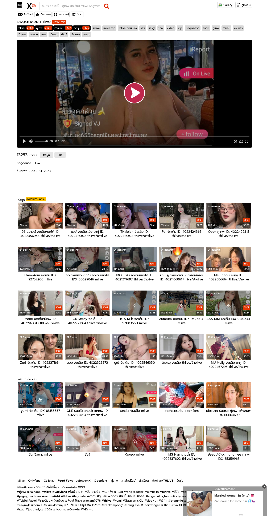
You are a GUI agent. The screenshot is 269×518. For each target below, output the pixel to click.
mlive (25, 28)
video (170, 28)
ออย (142, 496)
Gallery (227, 5)
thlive (67, 496)
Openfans (101, 480)
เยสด (86, 34)
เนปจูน (82, 505)
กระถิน (139, 500)
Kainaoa (35, 492)
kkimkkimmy (54, 505)
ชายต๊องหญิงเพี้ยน (52, 500)
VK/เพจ (88, 509)
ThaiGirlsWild (173, 505)
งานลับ (226, 28)
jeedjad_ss (35, 509)
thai (160, 28)
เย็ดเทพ (75, 34)
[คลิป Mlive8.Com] (31, 5)
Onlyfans (34, 480)
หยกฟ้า (108, 492)
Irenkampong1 (113, 505)
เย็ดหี (64, 34)
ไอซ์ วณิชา (76, 492)
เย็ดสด (54, 34)
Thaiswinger (151, 505)
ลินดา (128, 500)
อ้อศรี (114, 496)
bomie (37, 505)
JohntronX (83, 480)
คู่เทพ (43, 28)
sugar (140, 492)
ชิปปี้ (124, 496)
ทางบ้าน (62, 28)
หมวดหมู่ (64, 14)
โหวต (80, 14)
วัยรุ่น (81, 28)
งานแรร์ (238, 28)
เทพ (43, 34)
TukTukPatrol (28, 500)
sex (142, 28)
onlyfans (180, 496)
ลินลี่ (133, 496)
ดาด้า (92, 496)
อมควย (34, 34)
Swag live (133, 505)
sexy (152, 28)
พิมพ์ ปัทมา (74, 500)
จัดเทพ (22, 34)
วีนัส (176, 492)
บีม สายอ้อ (93, 492)
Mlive (21, 480)
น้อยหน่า (152, 500)
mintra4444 (52, 496)
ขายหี (206, 28)
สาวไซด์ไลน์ (128, 480)
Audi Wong (124, 492)
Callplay (49, 480)
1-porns (60, 509)
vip (180, 28)
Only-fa (74, 509)
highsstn (80, 496)
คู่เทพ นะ (246, 5)
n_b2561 (94, 505)
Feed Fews (65, 480)
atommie (177, 500)
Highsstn (165, 496)
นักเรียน (144, 480)
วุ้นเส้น (103, 496)
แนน (22, 509)
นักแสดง (46, 14)
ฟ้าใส (164, 500)
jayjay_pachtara (30, 496)
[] (106, 6)
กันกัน (70, 505)
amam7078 (93, 500)
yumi (118, 500)
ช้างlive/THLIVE (162, 480)
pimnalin (153, 492)
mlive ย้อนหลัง (128, 28)
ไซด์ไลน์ (28, 14)
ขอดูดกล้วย (192, 28)
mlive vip (109, 28)
